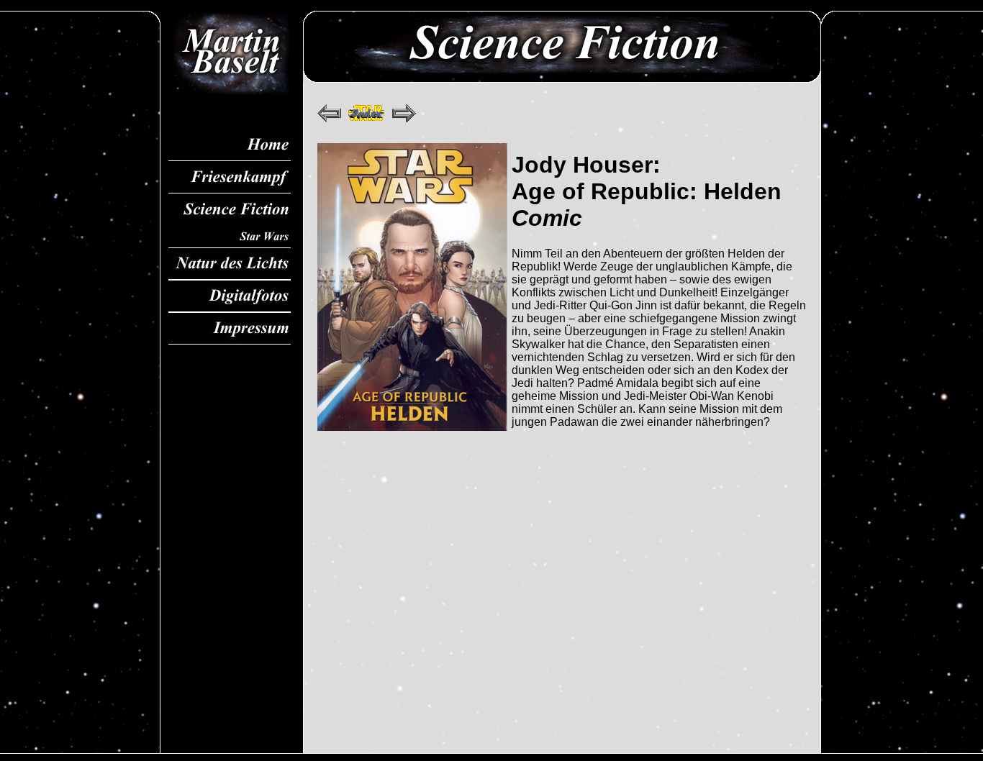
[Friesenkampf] (229, 177)
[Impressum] (229, 328)
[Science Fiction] (229, 209)
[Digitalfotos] (229, 296)
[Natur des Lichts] (229, 263)
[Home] (229, 145)
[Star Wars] (229, 236)
